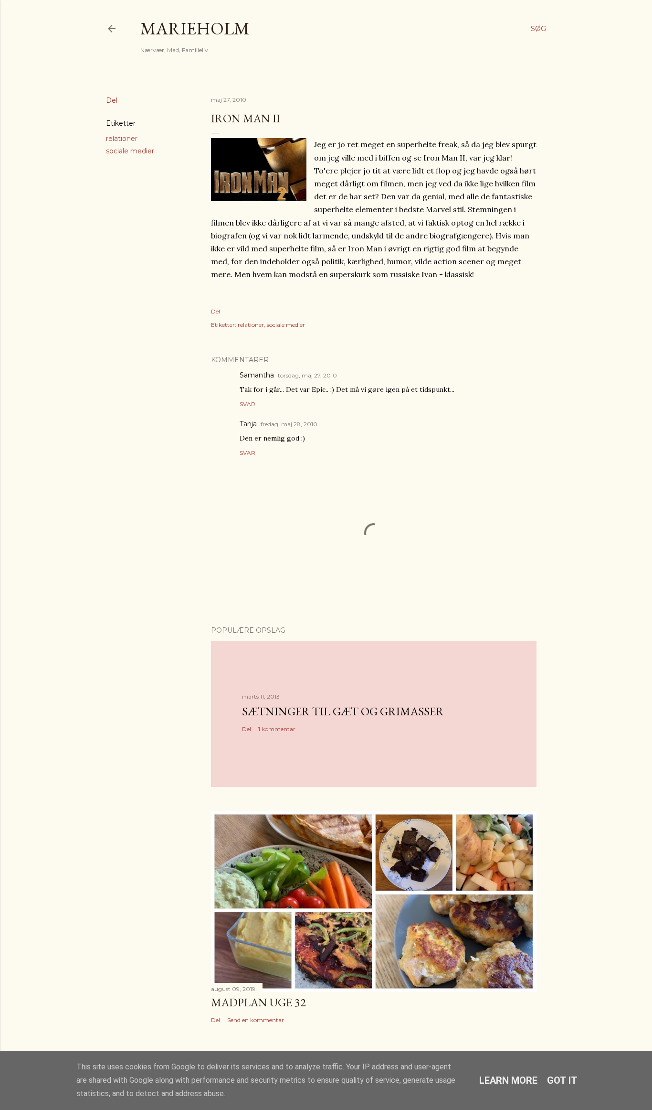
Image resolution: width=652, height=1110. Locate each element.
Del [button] (111, 100)
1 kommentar (276, 729)
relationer (121, 138)
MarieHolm (195, 28)
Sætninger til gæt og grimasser (343, 711)
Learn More (508, 1080)
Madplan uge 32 (258, 1002)
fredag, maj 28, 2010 (289, 424)
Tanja (248, 424)
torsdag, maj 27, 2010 (307, 375)
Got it (562, 1080)
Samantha (257, 375)
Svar (247, 404)
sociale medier (130, 151)
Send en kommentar (255, 1020)
